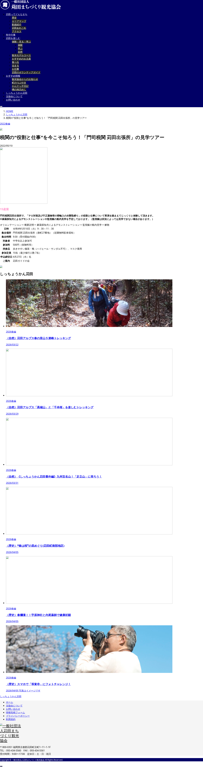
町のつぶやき (19, 82)
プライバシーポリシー (18, 715)
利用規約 (10, 719)
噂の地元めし (19, 89)
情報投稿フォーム (15, 712)
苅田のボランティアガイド (26, 72)
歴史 (14, 17)
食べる (15, 62)
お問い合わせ (13, 99)
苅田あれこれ (19, 28)
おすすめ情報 (13, 75)
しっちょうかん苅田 (16, 93)
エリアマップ (19, 21)
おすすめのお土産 (21, 58)
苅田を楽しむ (13, 38)
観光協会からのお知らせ (25, 79)
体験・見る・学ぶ (21, 41)
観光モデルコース (21, 55)
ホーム (9, 702)
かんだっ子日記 (20, 86)
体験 (20, 45)
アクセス (16, 31)
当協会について (14, 96)
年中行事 (10, 34)
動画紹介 (16, 24)
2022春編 (5, 123)
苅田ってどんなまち (16, 14)
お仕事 (15, 69)
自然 (20, 52)
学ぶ (20, 48)
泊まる (15, 65)
